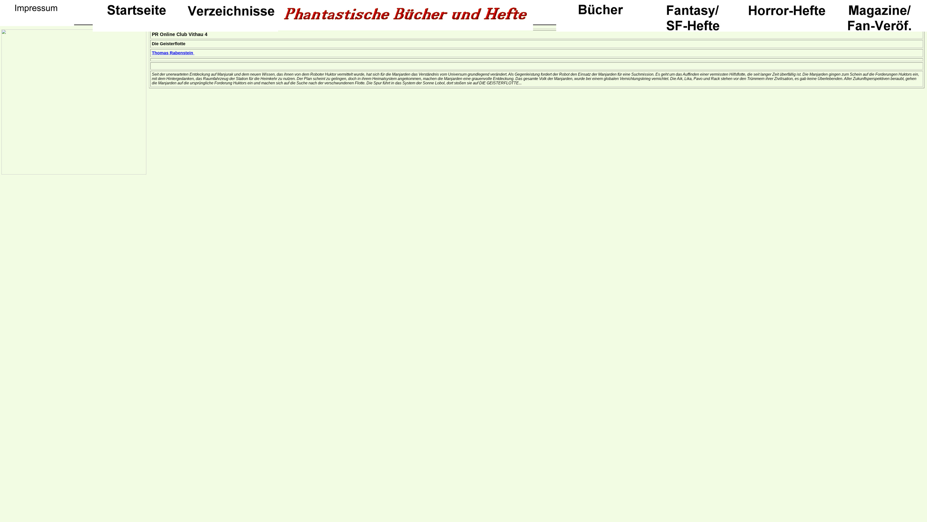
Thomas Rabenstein (173, 53)
